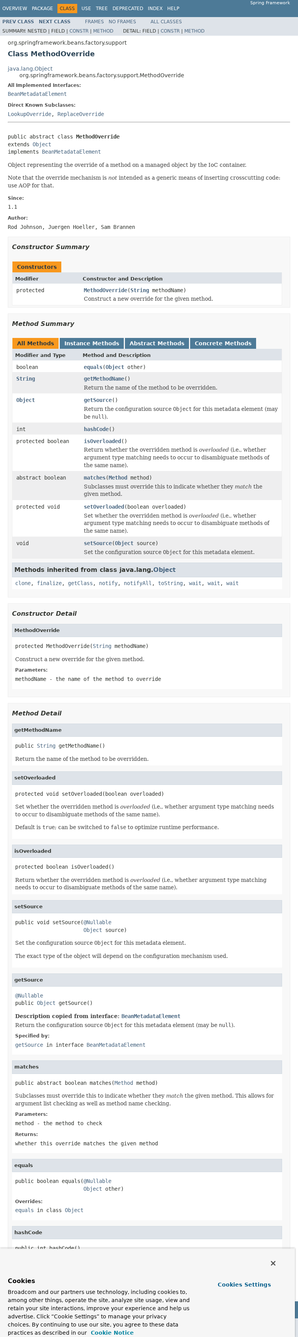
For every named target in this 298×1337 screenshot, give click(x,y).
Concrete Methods (223, 343)
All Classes (166, 21)
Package (42, 8)
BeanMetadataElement (37, 94)
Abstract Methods (157, 343)
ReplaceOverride (80, 114)
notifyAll (138, 583)
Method (103, 31)
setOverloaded (104, 507)
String (139, 290)
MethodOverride (105, 290)
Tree (102, 8)
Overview (14, 8)
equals (93, 367)
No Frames (122, 21)
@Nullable (97, 922)
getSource (98, 400)
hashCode (96, 429)
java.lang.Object (30, 69)
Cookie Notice (111, 1333)
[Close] (273, 1263)
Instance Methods (91, 343)
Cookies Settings (244, 1285)
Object (42, 144)
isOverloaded (102, 441)
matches (95, 478)
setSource (98, 543)
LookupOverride (29, 114)
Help (173, 8)
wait (195, 583)
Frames (94, 21)
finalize (49, 583)
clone (23, 583)
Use (86, 8)
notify (108, 583)
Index (155, 8)
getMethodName (104, 379)
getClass (80, 583)
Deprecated (128, 8)
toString (170, 583)
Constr (78, 31)
